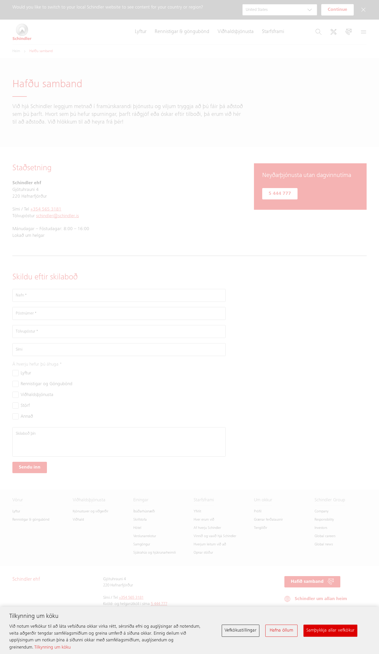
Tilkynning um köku (52, 647)
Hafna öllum (281, 630)
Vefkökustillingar (241, 630)
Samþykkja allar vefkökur (330, 630)
